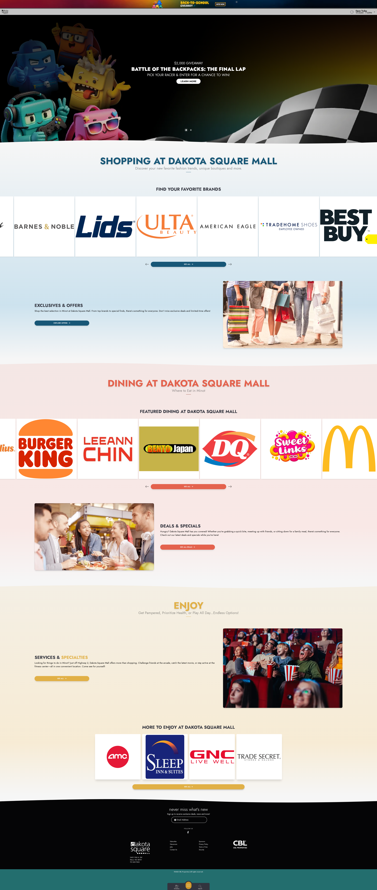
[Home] (142, 11)
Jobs (171, 847)
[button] (364, 11)
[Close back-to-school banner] (237, 2)
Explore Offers (60, 323)
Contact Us (173, 850)
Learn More (188, 81)
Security (201, 850)
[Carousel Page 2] (191, 130)
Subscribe (173, 841)
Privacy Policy (203, 844)
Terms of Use (203, 847)
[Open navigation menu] (188, 885)
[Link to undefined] (44, 226)
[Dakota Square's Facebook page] (188, 831)
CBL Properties (184, 872)
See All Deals (186, 547)
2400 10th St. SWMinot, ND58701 (136, 858)
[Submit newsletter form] (203, 819)
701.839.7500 (135, 862)
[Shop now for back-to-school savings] (220, 4)
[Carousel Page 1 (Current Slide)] (186, 130)
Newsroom (173, 844)
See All (187, 264)
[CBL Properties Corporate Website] (233, 844)
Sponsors (202, 841)
